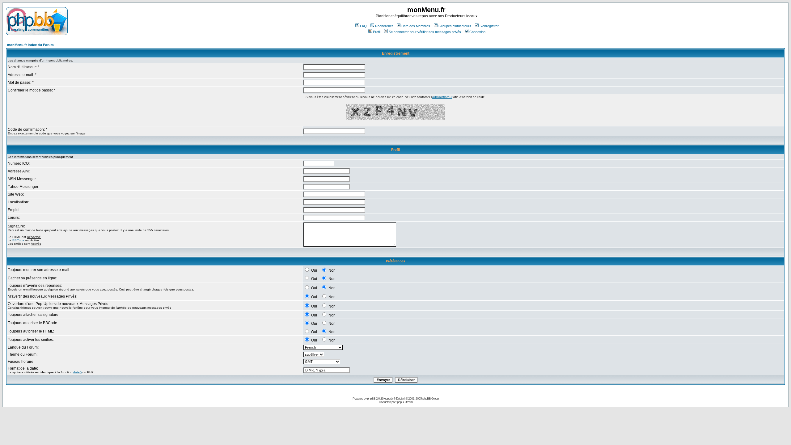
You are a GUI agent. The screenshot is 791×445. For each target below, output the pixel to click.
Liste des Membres (415, 26)
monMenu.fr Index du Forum (30, 45)
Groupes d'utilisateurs (454, 26)
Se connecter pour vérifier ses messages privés (425, 32)
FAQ (363, 26)
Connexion (477, 32)
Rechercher (384, 26)
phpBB (371, 398)
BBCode (18, 240)
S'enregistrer (489, 26)
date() (77, 372)
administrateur (442, 97)
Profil (376, 32)
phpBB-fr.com (404, 402)
